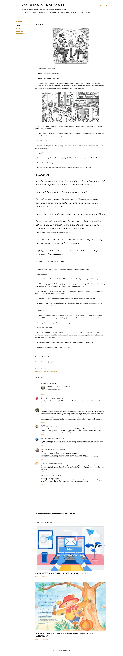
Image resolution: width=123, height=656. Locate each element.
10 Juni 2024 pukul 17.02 (55, 475)
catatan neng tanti (43, 5)
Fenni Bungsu (45, 438)
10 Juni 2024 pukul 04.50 (57, 398)
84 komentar (44, 639)
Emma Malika (45, 398)
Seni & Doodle (54, 12)
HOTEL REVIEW (66, 12)
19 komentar (44, 576)
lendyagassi (44, 475)
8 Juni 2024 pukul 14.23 (52, 381)
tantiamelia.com (51, 386)
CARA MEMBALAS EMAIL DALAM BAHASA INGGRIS (61, 573)
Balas (42, 394)
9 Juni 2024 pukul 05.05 (63, 386)
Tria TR (43, 426)
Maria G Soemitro (46, 449)
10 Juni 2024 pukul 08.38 (57, 438)
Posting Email (44, 368)
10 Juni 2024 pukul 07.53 (57, 409)
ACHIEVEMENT (78, 12)
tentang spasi (21, 33)
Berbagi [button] (19, 21)
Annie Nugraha (45, 409)
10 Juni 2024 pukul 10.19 (58, 449)
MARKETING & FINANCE (40, 12)
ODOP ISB (19, 31)
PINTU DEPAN (27, 12)
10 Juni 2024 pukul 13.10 (55, 463)
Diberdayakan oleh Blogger (63, 650)
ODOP (18, 29)
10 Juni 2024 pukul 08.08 (52, 426)
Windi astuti (44, 463)
